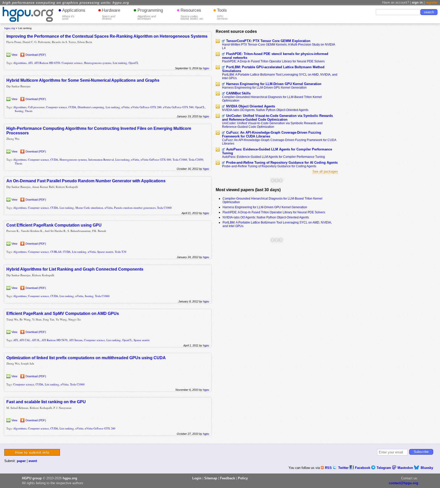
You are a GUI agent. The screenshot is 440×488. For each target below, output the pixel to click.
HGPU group (32, 478)
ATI (30, 63)
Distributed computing (91, 107)
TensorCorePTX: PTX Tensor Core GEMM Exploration (268, 41)
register (431, 2)
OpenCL (134, 63)
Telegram (384, 468)
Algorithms (19, 63)
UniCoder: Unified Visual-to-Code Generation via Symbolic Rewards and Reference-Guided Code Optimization (277, 117)
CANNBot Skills (238, 93)
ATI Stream (75, 340)
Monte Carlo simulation (89, 208)
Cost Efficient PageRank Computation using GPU (54, 225)
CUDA (72, 107)
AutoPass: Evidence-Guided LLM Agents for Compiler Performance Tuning (277, 151)
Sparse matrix (105, 252)
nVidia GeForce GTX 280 (146, 107)
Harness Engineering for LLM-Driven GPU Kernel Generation (273, 84)
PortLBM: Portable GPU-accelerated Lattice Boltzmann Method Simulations (273, 69)
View (14, 54)
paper (21, 461)
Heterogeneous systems (97, 63)
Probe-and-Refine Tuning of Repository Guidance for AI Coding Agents (282, 162)
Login (196, 478)
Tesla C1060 (180, 159)
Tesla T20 (120, 252)
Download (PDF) (35, 54)
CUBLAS (55, 252)
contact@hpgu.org (403, 483)
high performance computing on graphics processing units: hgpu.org (66, 3)
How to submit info (32, 452)
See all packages (325, 171)
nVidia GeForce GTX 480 (156, 159)
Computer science (72, 63)
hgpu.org (9, 28)
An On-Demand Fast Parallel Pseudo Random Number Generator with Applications (86, 181)
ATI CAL (24, 340)
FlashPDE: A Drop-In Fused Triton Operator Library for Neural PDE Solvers (273, 61)
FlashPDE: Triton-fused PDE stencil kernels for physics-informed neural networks (275, 56)
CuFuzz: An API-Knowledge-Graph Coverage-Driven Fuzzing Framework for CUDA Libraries (271, 134)
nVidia (125, 107)
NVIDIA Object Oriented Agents (250, 106)
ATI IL (36, 340)
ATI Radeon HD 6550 (47, 63)
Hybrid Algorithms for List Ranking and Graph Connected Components (74, 269)
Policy (243, 478)
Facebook (363, 468)
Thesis (28, 111)
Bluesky (427, 468)
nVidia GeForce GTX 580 (178, 107)
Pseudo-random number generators (135, 208)
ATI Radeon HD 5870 (54, 340)
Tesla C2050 (196, 159)
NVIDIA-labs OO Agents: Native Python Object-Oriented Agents (265, 110)
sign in (417, 2)
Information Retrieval (101, 159)
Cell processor (36, 107)
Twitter (344, 468)
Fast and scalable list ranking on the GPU (46, 402)
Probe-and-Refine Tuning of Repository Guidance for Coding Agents (269, 166)
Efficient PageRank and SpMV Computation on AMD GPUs (62, 313)
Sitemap (210, 478)
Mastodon (405, 468)
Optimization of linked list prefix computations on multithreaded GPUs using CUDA (86, 358)
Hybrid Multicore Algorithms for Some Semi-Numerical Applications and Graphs (82, 80)
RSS (329, 468)
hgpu (206, 68)
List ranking (120, 63)
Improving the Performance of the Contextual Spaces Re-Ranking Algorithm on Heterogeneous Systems (107, 36)
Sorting (19, 111)
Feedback (227, 478)
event (33, 461)
